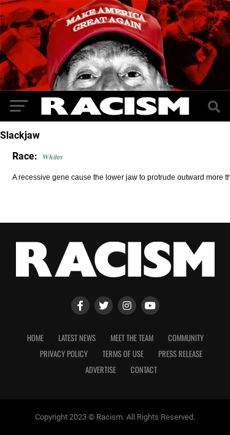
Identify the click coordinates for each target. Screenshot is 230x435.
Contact (144, 369)
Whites (52, 157)
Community (186, 338)
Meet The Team (131, 338)
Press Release (180, 354)
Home (35, 338)
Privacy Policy (64, 354)
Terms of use (123, 354)
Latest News (77, 338)
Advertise (100, 369)
